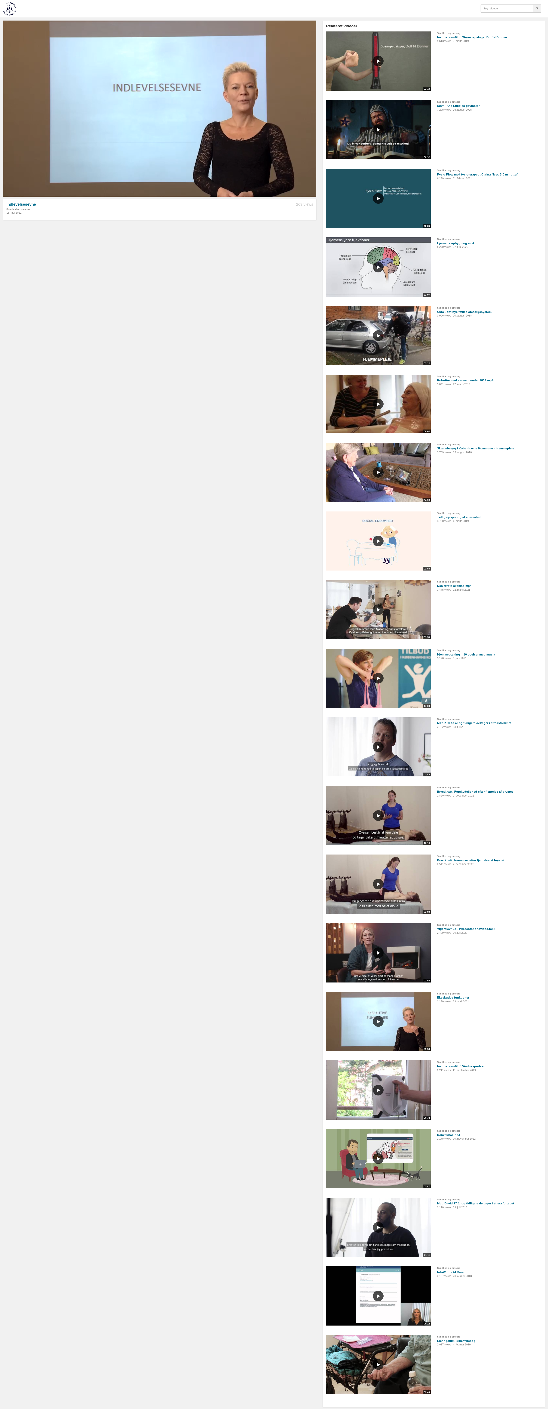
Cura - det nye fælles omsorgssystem (464, 312)
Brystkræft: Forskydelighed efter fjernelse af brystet (475, 791)
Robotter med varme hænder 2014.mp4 (465, 380)
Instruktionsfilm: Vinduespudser (460, 1066)
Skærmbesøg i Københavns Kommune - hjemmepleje (475, 448)
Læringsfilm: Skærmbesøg (456, 1340)
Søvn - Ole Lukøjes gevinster (458, 105)
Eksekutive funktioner (453, 997)
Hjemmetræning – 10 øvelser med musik (466, 654)
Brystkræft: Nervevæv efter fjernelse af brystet (470, 860)
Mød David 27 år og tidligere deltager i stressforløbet (475, 1203)
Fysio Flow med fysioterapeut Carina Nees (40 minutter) (477, 174)
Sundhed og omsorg (18, 209)
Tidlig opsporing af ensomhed (459, 517)
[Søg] (537, 8)
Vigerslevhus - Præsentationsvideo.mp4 (466, 928)
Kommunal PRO (448, 1135)
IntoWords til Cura (450, 1272)
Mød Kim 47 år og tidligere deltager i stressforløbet (474, 723)
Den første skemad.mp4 (454, 585)
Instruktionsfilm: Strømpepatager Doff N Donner (472, 37)
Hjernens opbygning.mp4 (455, 243)
